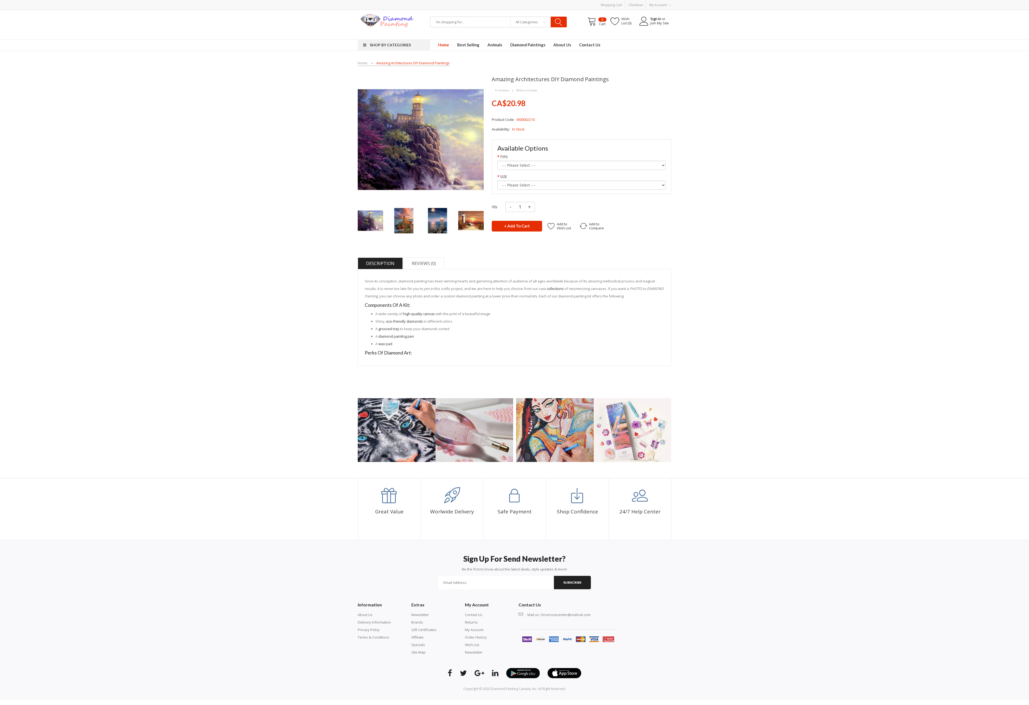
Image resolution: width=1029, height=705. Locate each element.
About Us (365, 614)
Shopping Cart (611, 5)
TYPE (504, 156)
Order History (476, 637)
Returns (471, 622)
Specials (418, 644)
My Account (474, 629)
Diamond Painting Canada (511, 689)
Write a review (526, 90)
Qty (494, 206)
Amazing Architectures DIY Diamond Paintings (413, 63)
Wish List (472, 644)
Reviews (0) (424, 263)
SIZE (503, 176)
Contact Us (473, 614)
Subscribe (572, 582)
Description (380, 263)
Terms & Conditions (373, 637)
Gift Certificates (424, 629)
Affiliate (417, 637)
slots (400, 702)
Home (362, 63)
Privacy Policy (369, 629)
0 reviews (502, 90)
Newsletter (420, 614)
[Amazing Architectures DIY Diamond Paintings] (370, 220)
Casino (409, 702)
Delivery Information (374, 622)
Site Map (418, 652)
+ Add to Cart (517, 225)
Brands (417, 622)
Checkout (636, 5)
